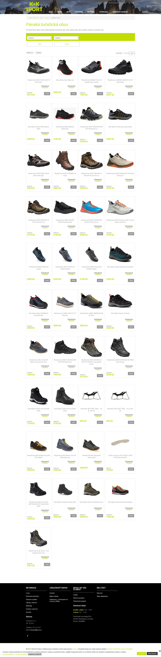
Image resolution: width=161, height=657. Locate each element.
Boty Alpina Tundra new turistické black (65, 410)
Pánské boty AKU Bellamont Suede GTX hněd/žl (38, 456)
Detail (47, 93)
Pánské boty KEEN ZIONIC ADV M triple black (38, 81)
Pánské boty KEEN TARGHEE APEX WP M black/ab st (91, 128)
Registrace (123, 3)
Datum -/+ (30, 52)
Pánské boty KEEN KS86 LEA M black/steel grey (38, 174)
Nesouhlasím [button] (152, 653)
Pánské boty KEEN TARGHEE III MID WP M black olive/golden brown (91, 362)
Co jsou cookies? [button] (8, 654)
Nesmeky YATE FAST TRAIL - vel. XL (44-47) (91, 410)
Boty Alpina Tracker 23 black (120, 313)
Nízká (39, 44)
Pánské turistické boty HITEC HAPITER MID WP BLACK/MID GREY (38, 504)
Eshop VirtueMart (127, 649)
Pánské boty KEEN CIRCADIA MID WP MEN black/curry (65, 361)
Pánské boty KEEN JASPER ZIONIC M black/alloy (65, 221)
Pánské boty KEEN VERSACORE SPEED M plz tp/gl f (120, 174)
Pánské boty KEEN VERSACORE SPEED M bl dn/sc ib (91, 221)
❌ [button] (160, 651)
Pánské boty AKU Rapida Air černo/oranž (91, 456)
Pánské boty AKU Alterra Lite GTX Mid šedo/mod (65, 456)
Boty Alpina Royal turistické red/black (120, 502)
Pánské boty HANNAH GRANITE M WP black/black (120, 81)
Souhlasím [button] (141, 653)
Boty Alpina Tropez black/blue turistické (120, 267)
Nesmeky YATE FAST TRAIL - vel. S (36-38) (120, 410)
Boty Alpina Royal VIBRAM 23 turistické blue (38, 314)
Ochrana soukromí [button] (21, 654)
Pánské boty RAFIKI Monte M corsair (38, 268)
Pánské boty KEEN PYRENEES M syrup (65, 174)
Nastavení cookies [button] (35, 654)
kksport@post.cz (36, 630)
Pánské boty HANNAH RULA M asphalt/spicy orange (91, 81)
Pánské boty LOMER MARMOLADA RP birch (91, 314)
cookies (74, 649)
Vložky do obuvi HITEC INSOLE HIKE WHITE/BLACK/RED (120, 456)
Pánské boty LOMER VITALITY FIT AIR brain (65, 314)
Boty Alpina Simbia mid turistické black (38, 410)
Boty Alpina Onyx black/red (65, 80)
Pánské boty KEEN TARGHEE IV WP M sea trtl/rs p (38, 221)
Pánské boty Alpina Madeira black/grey (65, 128)
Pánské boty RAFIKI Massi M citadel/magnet (65, 268)
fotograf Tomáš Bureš (114, 649)
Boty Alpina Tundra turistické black (65, 502)
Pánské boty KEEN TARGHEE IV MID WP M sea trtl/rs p (91, 174)
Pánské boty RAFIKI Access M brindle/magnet (91, 268)
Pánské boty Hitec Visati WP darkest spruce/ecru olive (38, 361)
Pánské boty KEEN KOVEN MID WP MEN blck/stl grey (120, 361)
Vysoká (67, 44)
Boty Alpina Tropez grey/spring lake (120, 127)
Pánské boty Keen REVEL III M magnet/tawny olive (39, 552)
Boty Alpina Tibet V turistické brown (91, 502)
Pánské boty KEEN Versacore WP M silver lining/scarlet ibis (120, 221)
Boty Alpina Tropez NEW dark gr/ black (38, 128)
